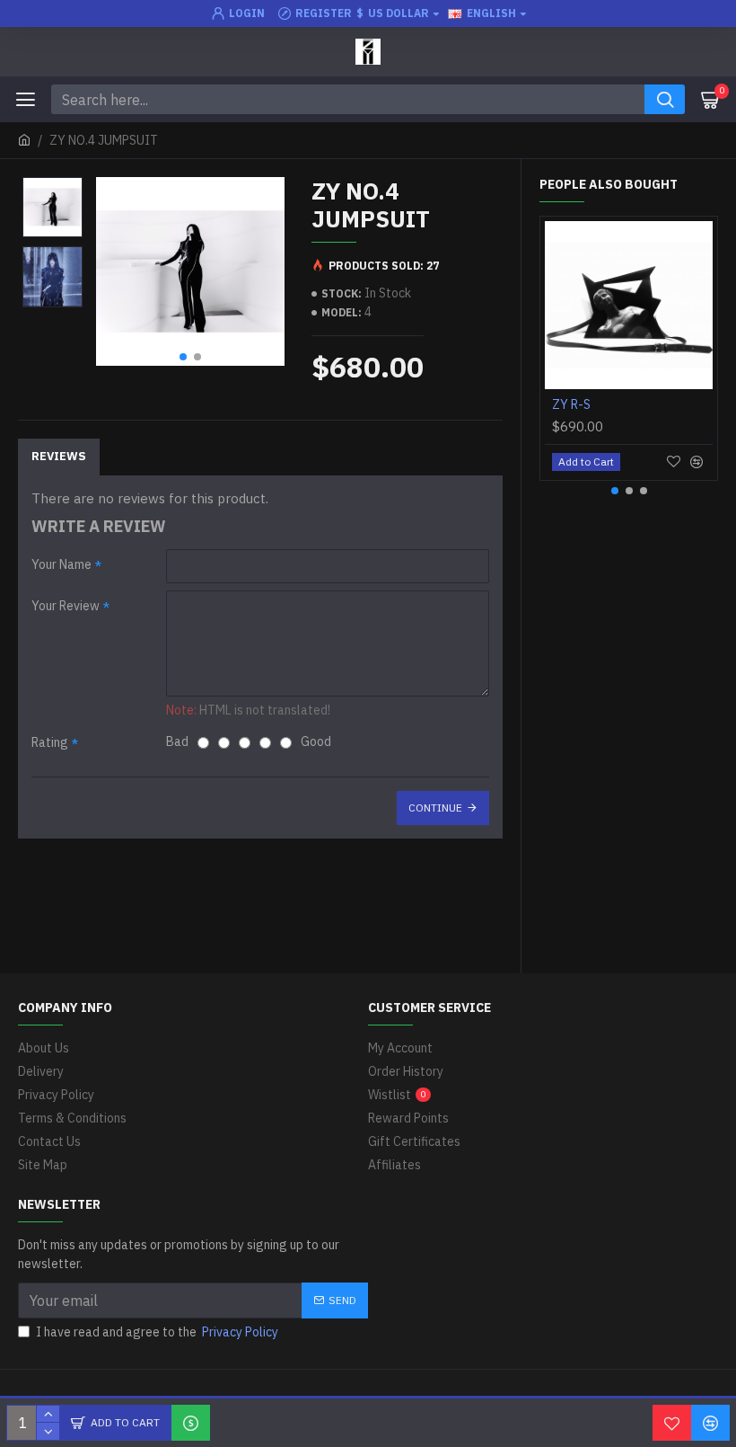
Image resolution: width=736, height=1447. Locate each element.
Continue (435, 807)
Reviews (58, 456)
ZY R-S (571, 404)
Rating (49, 742)
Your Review (65, 606)
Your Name (61, 564)
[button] (183, 356)
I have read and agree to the (157, 1332)
